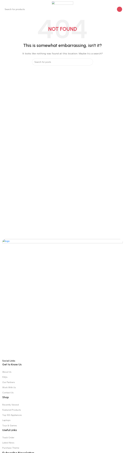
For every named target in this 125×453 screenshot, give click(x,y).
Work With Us (9, 387)
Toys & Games (9, 425)
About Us (6, 372)
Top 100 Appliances (12, 415)
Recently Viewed (10, 404)
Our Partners (8, 382)
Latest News (8, 442)
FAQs (4, 377)
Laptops (6, 420)
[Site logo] (62, 3)
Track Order (8, 437)
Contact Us (8, 392)
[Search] (119, 9)
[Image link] (62, 298)
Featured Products (11, 410)
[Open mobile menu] (3, 3)
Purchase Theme (10, 448)
